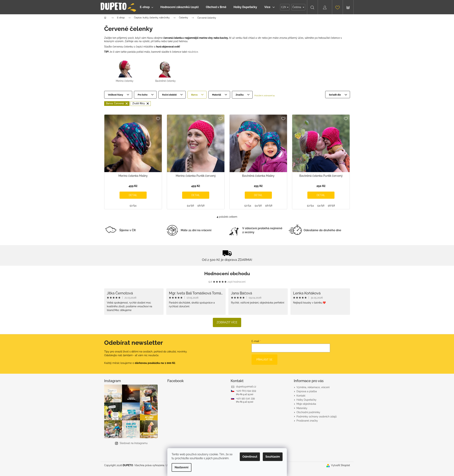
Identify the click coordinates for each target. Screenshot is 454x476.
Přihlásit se (264, 359)
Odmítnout (249, 456)
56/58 (200, 205)
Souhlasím (272, 456)
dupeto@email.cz (246, 386)
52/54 (133, 205)
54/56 (190, 205)
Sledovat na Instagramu (134, 443)
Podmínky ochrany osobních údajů (316, 416)
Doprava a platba (306, 391)
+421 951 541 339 (245, 398)
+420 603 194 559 (246, 390)
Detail (133, 195)
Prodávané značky (307, 420)
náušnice (193, 51)
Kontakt (300, 395)
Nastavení (181, 467)
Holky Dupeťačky (306, 399)
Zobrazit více (227, 322)
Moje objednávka (306, 403)
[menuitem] (146, 7)
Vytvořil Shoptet (340, 465)
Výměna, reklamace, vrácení (312, 387)
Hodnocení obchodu (227, 273)
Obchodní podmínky (308, 412)
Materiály (301, 408)
